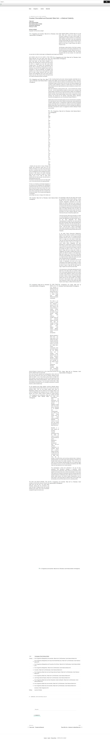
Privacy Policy (53, 738)
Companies (33, 696)
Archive (42, 8)
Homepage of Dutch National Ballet (42, 656)
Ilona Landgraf (42, 16)
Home (30, 8)
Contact (45, 738)
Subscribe (48, 8)
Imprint (49, 738)
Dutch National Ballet (41, 696)
